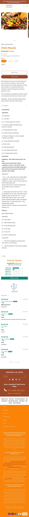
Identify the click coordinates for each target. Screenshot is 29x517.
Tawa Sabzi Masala (16, 464)
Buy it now (15, 76)
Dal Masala (9, 464)
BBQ (25, 477)
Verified (14, 291)
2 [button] (12, 362)
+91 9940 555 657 (16, 390)
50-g (10, 61)
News (4, 423)
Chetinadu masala (11, 467)
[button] (1, 6)
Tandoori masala (11, 462)
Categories (5, 410)
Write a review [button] (14, 278)
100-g (16, 61)
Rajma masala (9, 465)
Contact (5, 420)
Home (4, 406)
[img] (4, 299)
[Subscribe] (24, 376)
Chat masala (20, 461)
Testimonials (6, 416)
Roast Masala (19, 467)
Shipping (8, 55)
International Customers (9, 426)
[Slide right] (17, 40)
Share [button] (4, 256)
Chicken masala (18, 462)
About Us (5, 413)
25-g (4, 61)
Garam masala (14, 461)
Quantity (3, 64)
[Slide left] (11, 40)
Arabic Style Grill (8, 478)
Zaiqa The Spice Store (15, 516)
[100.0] (14, 286)
